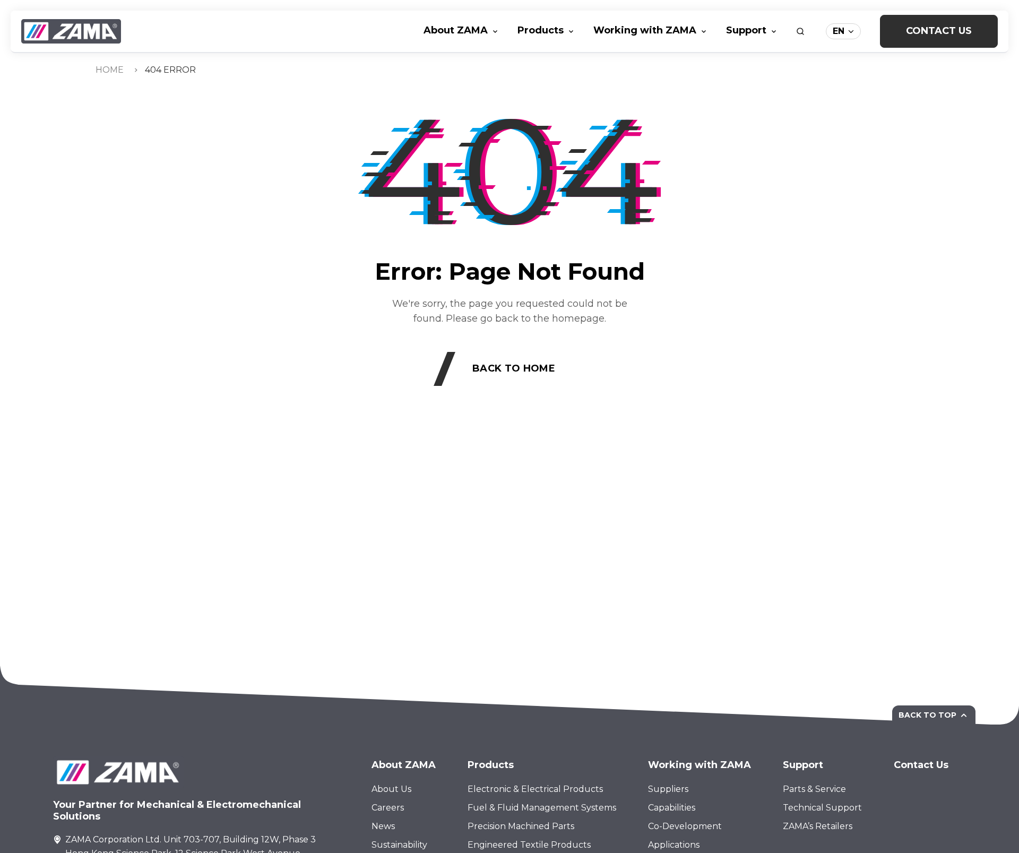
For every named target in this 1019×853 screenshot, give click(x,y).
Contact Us (939, 31)
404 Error (170, 70)
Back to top (927, 715)
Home (110, 70)
